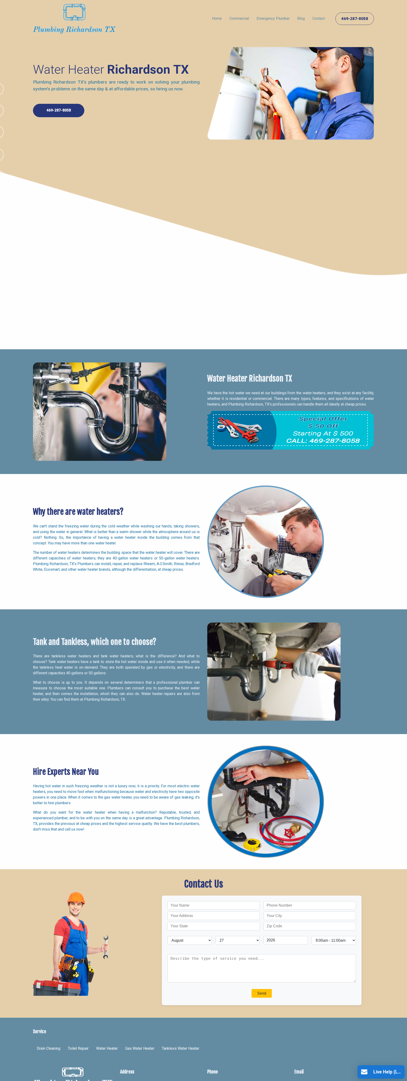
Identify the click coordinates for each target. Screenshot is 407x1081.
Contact (318, 18)
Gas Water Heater (139, 1048)
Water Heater (107, 1048)
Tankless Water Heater (180, 1048)
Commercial (239, 18)
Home (217, 18)
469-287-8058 (354, 18)
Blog (301, 18)
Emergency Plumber (273, 18)
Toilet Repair (78, 1048)
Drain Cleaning (48, 1048)
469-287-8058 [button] (58, 110)
